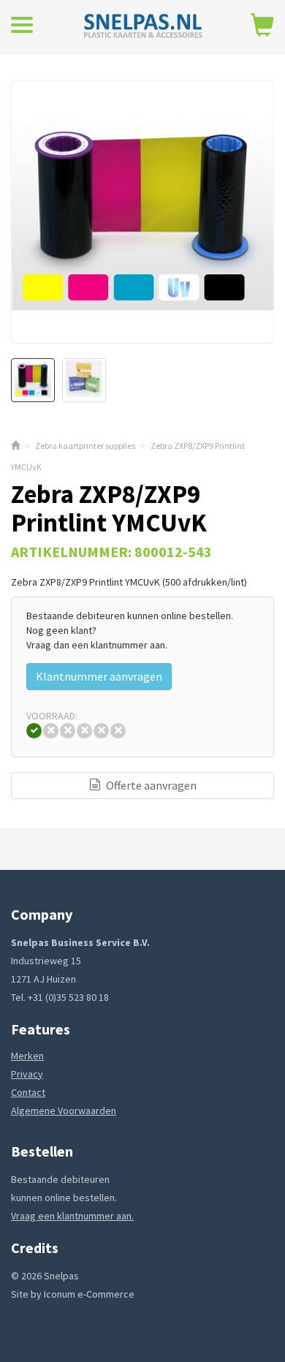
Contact (28, 1092)
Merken (27, 1055)
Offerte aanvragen (150, 785)
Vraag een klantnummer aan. (72, 1215)
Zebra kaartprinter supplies (85, 445)
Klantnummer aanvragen (99, 676)
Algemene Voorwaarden (63, 1110)
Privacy (27, 1074)
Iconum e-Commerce (89, 1294)
